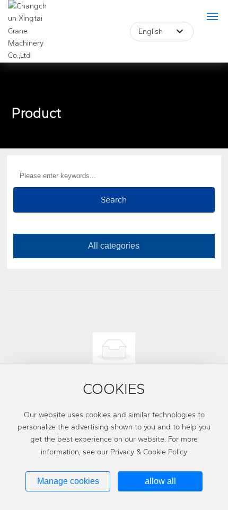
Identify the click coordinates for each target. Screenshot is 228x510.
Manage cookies (68, 481)
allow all (160, 481)
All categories (113, 245)
